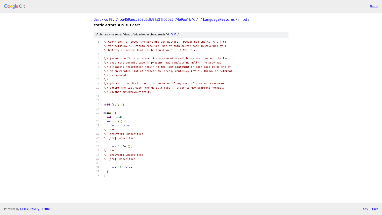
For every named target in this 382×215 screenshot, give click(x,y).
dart (97, 19)
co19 (108, 19)
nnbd (242, 19)
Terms (46, 209)
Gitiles (24, 209)
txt (365, 208)
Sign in (374, 6)
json (375, 208)
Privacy (34, 209)
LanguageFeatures (219, 19)
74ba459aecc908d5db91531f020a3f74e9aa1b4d (155, 19)
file (175, 34)
